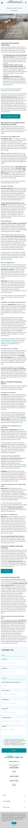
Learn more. (9, 820)
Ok (14, 823)
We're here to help (6, 93)
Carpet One (4, 16)
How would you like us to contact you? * (11, 682)
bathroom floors (21, 523)
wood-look (14, 264)
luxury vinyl (18, 479)
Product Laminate (22, 16)
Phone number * (6, 690)
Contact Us (7, 571)
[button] (20, 2)
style (2, 364)
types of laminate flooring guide (14, 181)
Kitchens (3, 238)
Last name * (4, 668)
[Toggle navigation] (2, 3)
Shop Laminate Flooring (11, 116)
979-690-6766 (14, 10)
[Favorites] (23, 2)
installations (15, 148)
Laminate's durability (6, 399)
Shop (4, 795)
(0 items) (25, 2)
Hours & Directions (14, 767)
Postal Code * (5, 708)
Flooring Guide (12, 16)
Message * (4, 726)
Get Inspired (6, 801)
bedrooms (20, 204)
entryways (4, 504)
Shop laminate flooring (20, 420)
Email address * (5, 699)
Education (6, 807)
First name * (4, 659)
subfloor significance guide (8, 340)
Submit (14, 750)
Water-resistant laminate (16, 464)
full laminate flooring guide (12, 89)
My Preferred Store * (6, 717)
